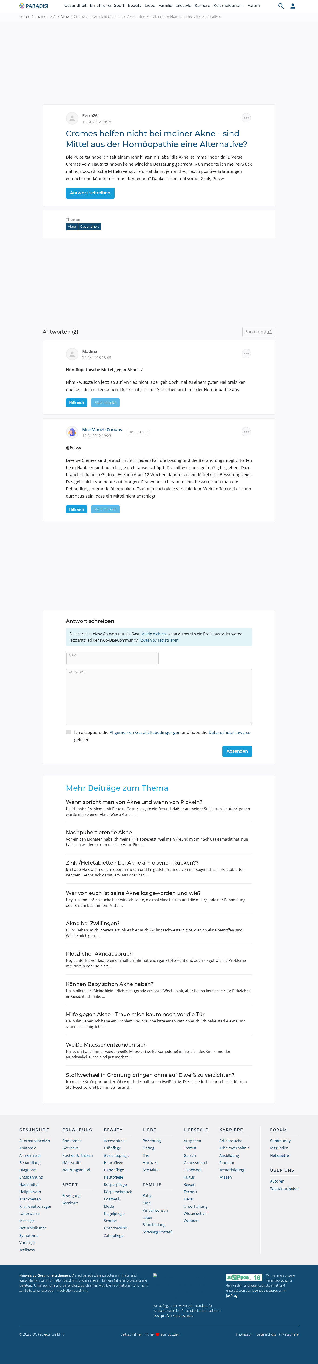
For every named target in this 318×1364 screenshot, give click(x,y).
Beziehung (152, 1140)
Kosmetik (112, 1199)
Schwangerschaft (158, 1232)
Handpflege (114, 1169)
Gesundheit (75, 5)
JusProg (232, 1295)
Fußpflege (112, 1148)
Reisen (189, 1184)
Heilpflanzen (30, 1191)
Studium (226, 1162)
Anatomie (27, 1148)
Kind (147, 1203)
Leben (148, 1217)
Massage (27, 1220)
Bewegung (71, 1195)
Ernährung (100, 5)
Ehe (146, 1155)
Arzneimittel (30, 1155)
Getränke (70, 1148)
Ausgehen (192, 1140)
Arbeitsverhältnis (234, 1148)
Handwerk (193, 1169)
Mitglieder (279, 1148)
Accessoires (114, 1140)
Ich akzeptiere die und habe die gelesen (162, 735)
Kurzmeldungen (228, 5)
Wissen (225, 1177)
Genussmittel (195, 1162)
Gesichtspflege (117, 1155)
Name (73, 655)
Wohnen (191, 1220)
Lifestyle (183, 5)
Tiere (188, 1199)
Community (280, 1140)
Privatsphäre (289, 1334)
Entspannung (31, 1177)
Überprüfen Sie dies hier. (173, 1315)
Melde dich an (153, 633)
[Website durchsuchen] (281, 6)
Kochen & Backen (77, 1155)
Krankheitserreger (35, 1206)
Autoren (277, 1181)
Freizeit (190, 1148)
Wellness (27, 1249)
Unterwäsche (115, 1228)
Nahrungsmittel (76, 1169)
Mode (109, 1206)
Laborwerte (29, 1213)
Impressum (245, 1334)
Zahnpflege (113, 1235)
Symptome (28, 1235)
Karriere (202, 5)
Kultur (189, 1177)
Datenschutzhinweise (229, 732)
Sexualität (151, 1169)
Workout (70, 1203)
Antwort (77, 672)
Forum (253, 5)
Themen (41, 16)
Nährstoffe (71, 1162)
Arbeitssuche (230, 1140)
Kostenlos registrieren (159, 640)
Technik (190, 1191)
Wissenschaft (195, 1213)
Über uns (282, 1170)
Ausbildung (229, 1155)
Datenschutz (266, 1334)
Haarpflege (113, 1162)
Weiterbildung (231, 1169)
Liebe (150, 5)
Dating (148, 1148)
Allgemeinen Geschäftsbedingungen (145, 732)
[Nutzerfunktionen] (293, 6)
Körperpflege (115, 1184)
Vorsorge (27, 1242)
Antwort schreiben (90, 192)
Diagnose (27, 1169)
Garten (190, 1155)
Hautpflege (113, 1177)
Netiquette (279, 1155)
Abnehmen (72, 1140)
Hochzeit (150, 1162)
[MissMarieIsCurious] (74, 431)
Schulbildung (154, 1224)
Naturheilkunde (33, 1228)
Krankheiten (30, 1199)
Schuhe (110, 1220)
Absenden (237, 751)
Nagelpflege (114, 1213)
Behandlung (30, 1162)
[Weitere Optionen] (246, 118)
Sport (119, 5)
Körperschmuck (118, 1191)
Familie (165, 5)
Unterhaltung (195, 1206)
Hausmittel (29, 1184)
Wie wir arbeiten (284, 1188)
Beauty (135, 5)
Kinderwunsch (155, 1210)
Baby (147, 1195)
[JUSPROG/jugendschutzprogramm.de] (244, 1277)
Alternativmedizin (34, 1140)
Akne (65, 16)
